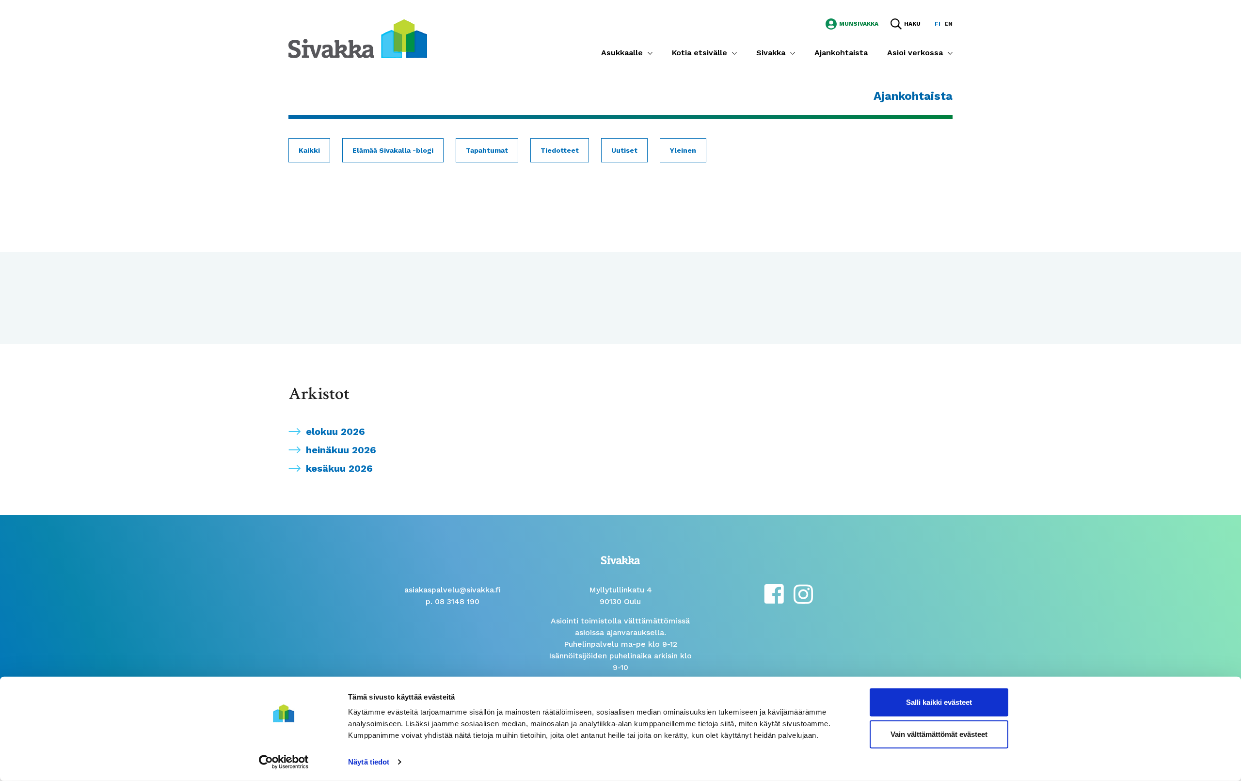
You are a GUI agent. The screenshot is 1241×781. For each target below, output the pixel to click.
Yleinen (683, 150)
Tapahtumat (487, 150)
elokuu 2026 (335, 431)
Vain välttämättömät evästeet (939, 734)
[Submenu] (650, 53)
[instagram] (803, 593)
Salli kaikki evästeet (939, 702)
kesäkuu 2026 (339, 468)
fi (937, 23)
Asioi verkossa (915, 52)
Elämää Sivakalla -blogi (392, 150)
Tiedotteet (560, 150)
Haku (912, 23)
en (948, 23)
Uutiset (624, 150)
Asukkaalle (622, 52)
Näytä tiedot (368, 762)
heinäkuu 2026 (341, 450)
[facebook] (774, 593)
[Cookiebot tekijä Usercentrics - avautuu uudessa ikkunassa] (283, 762)
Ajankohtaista (841, 52)
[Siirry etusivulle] (357, 38)
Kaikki (309, 150)
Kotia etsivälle (699, 52)
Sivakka (770, 52)
